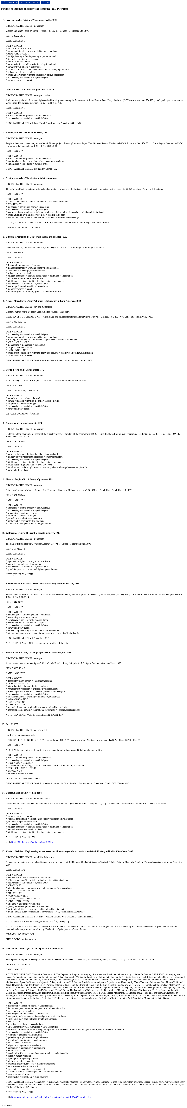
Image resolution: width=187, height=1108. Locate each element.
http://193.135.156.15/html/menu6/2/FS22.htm (32, 842)
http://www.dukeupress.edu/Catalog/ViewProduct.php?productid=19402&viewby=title (51, 1097)
